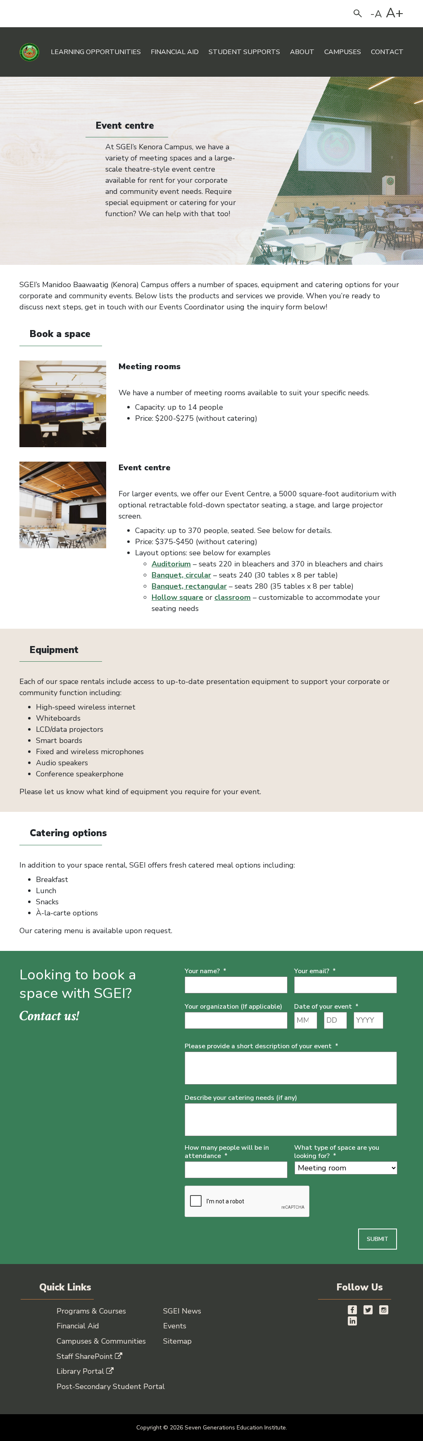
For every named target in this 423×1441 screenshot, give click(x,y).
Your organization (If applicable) (233, 1006)
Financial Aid (175, 52)
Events (174, 1326)
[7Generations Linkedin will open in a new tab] (352, 1320)
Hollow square (177, 597)
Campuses (342, 52)
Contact (387, 52)
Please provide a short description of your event (261, 1046)
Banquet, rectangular (189, 586)
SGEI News (182, 1311)
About (302, 52)
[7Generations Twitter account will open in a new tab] (368, 1309)
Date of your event (326, 1006)
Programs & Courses (91, 1311)
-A (376, 14)
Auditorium (171, 564)
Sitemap (177, 1341)
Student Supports (244, 52)
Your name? (205, 971)
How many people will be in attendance (227, 1152)
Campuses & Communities (101, 1341)
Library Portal (80, 1371)
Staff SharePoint (85, 1356)
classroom (232, 597)
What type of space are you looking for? (336, 1152)
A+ (395, 13)
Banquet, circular (181, 575)
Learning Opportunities (96, 52)
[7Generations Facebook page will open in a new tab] (352, 1309)
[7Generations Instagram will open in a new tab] (383, 1309)
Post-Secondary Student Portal (111, 1386)
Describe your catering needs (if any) (241, 1098)
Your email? (315, 971)
